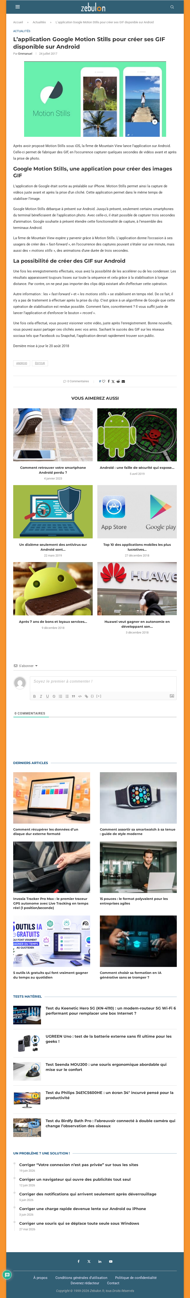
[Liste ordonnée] (60, 696)
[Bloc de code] (80, 696)
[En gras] (34, 696)
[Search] (172, 7)
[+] (98, 696)
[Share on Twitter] (113, 381)
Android (21, 363)
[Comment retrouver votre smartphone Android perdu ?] (53, 435)
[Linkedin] (99, 1261)
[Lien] (86, 696)
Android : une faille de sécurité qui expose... (137, 468)
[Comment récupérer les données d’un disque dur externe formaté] (51, 798)
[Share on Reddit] (118, 381)
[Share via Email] (123, 381)
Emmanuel (25, 53)
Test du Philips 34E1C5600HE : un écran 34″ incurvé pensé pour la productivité (110, 1095)
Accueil (18, 22)
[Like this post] (103, 381)
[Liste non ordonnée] (67, 696)
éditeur (40, 363)
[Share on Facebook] (109, 381)
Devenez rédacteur (85, 1283)
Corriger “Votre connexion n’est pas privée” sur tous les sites (78, 1165)
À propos (40, 1278)
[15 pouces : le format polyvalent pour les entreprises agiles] (138, 867)
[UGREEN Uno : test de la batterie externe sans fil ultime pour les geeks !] (27, 1043)
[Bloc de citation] (73, 696)
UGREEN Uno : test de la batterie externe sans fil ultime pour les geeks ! (109, 1039)
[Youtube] (110, 1261)
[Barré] (54, 696)
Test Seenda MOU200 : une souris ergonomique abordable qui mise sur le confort (106, 1067)
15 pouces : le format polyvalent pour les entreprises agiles (134, 901)
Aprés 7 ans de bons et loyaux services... (53, 622)
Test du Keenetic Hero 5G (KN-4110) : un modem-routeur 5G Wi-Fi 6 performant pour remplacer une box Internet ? (111, 1011)
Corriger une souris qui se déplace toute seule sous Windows (79, 1223)
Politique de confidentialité (136, 1278)
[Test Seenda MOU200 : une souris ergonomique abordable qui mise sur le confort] (27, 1071)
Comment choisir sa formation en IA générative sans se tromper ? (131, 975)
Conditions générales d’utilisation (81, 1278)
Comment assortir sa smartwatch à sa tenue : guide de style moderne (137, 831)
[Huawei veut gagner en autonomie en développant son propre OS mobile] (137, 588)
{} (92, 696)
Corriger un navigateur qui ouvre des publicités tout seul (75, 1179)
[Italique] (41, 696)
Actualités (39, 22)
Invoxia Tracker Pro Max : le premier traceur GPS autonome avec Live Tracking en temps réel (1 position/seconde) (50, 903)
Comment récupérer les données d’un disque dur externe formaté (45, 831)
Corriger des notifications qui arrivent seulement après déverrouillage (87, 1194)
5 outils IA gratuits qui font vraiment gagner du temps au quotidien (50, 975)
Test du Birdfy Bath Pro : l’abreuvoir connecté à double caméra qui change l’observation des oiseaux (110, 1123)
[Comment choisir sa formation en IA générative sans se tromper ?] (138, 941)
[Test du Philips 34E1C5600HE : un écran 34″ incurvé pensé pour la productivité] (27, 1099)
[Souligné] (47, 696)
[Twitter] (89, 1261)
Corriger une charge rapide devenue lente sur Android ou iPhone (82, 1209)
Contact (113, 1283)
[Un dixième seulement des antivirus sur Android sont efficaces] (53, 511)
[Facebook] (78, 1261)
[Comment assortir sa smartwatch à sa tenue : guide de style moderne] (138, 798)
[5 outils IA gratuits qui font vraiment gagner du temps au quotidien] (51, 941)
